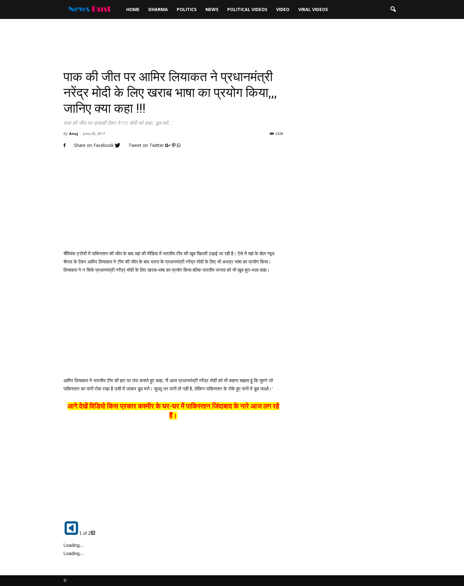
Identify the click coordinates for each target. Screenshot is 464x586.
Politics (187, 9)
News (211, 9)
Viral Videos (313, 9)
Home (133, 9)
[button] (393, 9)
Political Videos (247, 9)
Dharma (158, 9)
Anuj (73, 133)
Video (282, 9)
